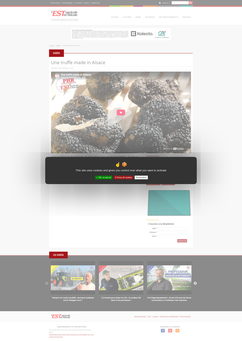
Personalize (141, 177)
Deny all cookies (124, 177)
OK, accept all (104, 177)
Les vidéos (58, 255)
